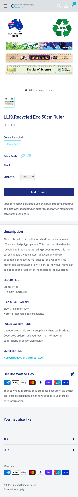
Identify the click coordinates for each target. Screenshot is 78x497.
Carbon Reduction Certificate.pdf (24, 357)
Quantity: (9, 176)
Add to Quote (39, 192)
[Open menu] (5, 6)
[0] (72, 6)
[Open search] (59, 6)
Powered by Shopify (14, 489)
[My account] (66, 6)
